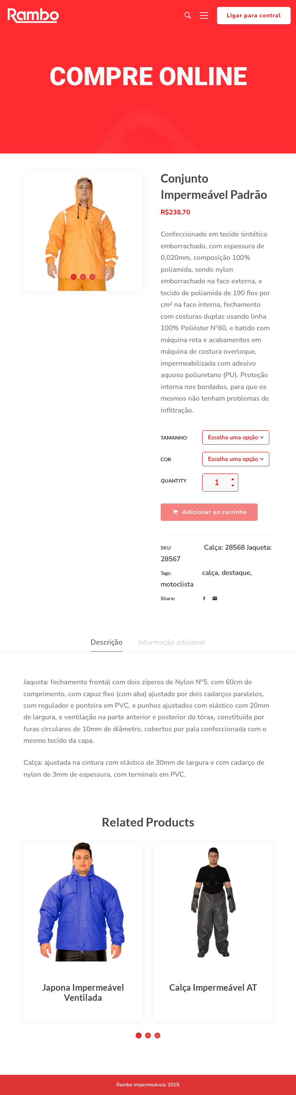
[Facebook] (204, 598)
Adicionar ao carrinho (214, 512)
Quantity (174, 480)
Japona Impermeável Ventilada (83, 992)
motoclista (177, 584)
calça (210, 572)
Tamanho (174, 438)
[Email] (215, 598)
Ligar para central (254, 15)
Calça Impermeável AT (213, 987)
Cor (166, 459)
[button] (74, 277)
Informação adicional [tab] (171, 642)
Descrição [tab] (106, 642)
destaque (236, 572)
